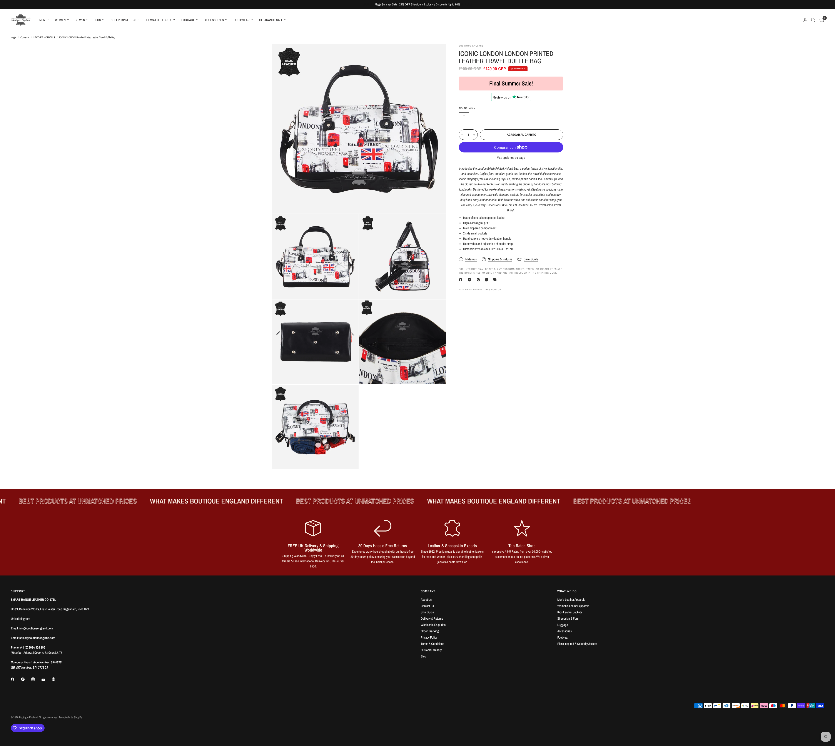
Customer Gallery (431, 650)
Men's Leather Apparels (571, 599)
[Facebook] (461, 279)
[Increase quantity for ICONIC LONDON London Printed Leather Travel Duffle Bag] (474, 135)
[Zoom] (437, 53)
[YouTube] (46, 680)
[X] (470, 279)
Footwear (562, 637)
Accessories (564, 631)
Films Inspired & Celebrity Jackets (577, 643)
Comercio (24, 37)
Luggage (562, 624)
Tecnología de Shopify (70, 717)
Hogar (13, 37)
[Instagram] (36, 679)
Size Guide (427, 612)
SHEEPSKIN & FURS (123, 20)
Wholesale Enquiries (433, 624)
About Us (426, 599)
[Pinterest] (479, 279)
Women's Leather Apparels (573, 606)
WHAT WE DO (567, 591)
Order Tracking (430, 631)
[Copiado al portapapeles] (495, 279)
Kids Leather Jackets (569, 612)
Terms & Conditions (432, 643)
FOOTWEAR (241, 20)
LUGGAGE (188, 20)
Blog (423, 656)
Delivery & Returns (432, 618)
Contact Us (427, 606)
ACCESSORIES (214, 20)
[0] (820, 20)
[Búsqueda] (813, 20)
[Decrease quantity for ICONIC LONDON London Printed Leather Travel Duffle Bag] (462, 135)
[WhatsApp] (487, 279)
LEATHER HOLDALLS (44, 37)
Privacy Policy (429, 637)
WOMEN (60, 20)
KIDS (98, 20)
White (464, 117)
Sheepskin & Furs (567, 618)
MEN (42, 20)
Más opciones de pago (511, 157)
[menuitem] (44, 20)
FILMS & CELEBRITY (159, 20)
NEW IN (80, 20)
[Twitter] (26, 679)
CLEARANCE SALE (271, 20)
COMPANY (428, 591)
